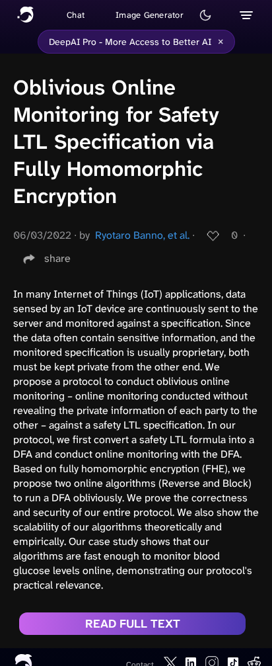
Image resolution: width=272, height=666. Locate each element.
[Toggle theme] (205, 15)
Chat (76, 15)
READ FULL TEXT (132, 624)
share (57, 258)
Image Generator (150, 15)
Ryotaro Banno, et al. (142, 235)
